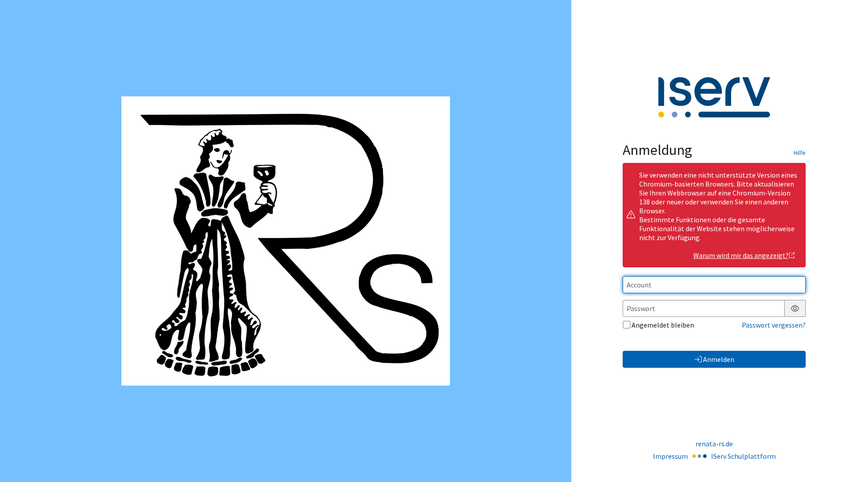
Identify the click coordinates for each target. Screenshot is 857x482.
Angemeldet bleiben (663, 324)
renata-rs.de (714, 443)
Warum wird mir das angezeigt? (741, 255)
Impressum (670, 456)
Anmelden (718, 359)
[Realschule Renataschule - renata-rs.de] (285, 241)
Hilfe (800, 153)
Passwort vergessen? (774, 324)
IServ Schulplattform (743, 456)
